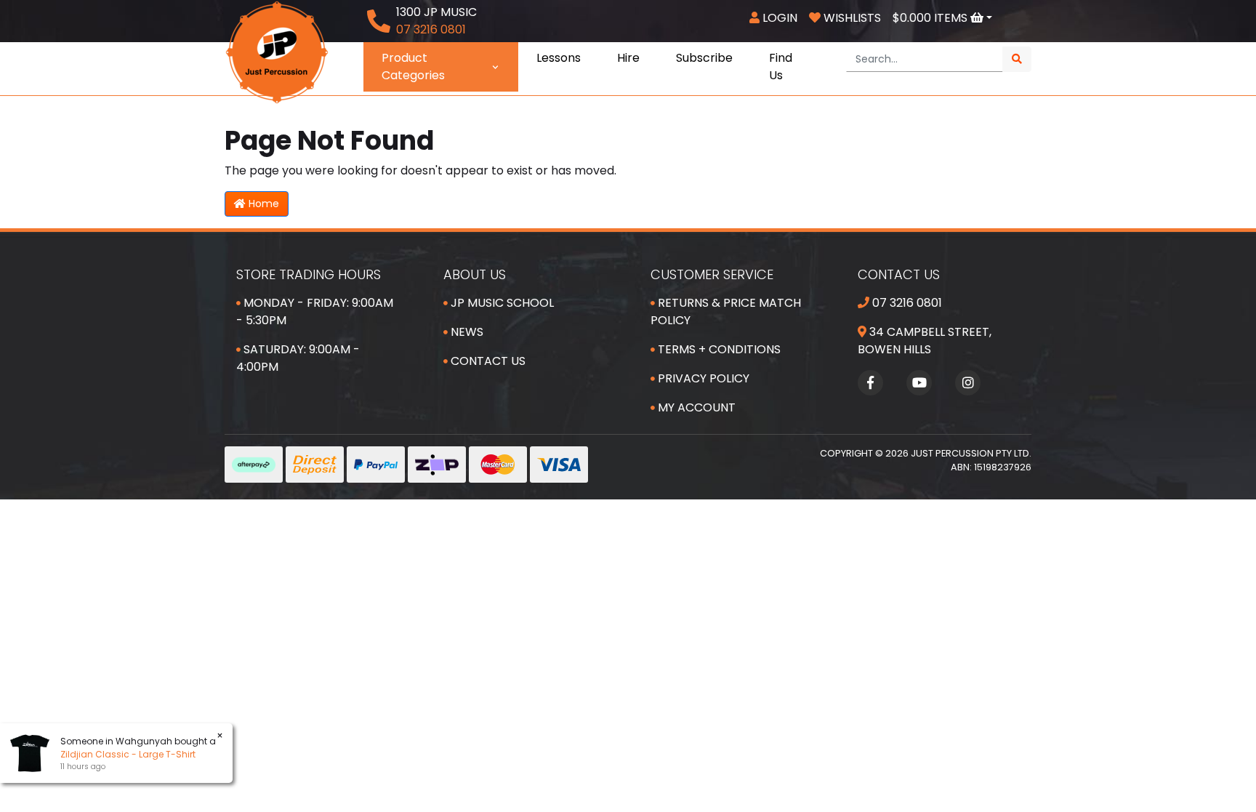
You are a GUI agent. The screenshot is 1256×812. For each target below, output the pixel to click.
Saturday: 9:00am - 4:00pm (298, 358)
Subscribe (704, 57)
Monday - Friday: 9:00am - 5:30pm (314, 311)
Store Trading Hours (308, 274)
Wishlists (851, 17)
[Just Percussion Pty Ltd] (277, 51)
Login (778, 17)
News (465, 331)
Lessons (558, 57)
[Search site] (1016, 59)
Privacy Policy (702, 378)
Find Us (780, 66)
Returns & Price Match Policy (726, 311)
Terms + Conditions (718, 349)
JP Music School (501, 302)
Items (931, 17)
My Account (695, 407)
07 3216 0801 (905, 302)
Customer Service (712, 274)
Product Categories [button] (413, 66)
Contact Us (487, 361)
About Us (474, 274)
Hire (628, 57)
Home (262, 203)
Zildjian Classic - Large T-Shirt (128, 754)
